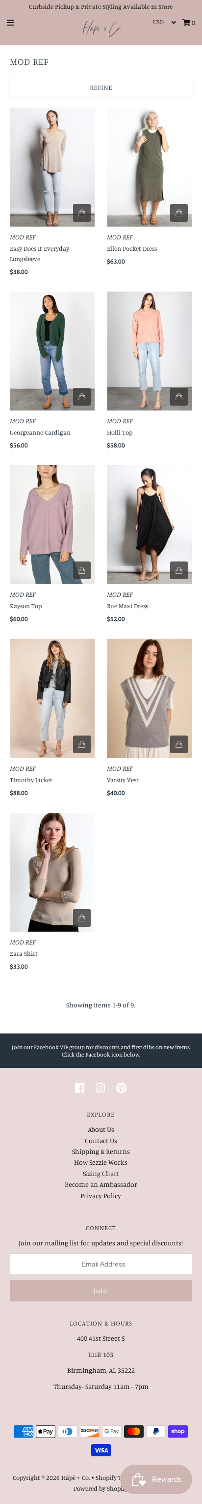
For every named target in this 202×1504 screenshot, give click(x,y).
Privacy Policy (100, 1195)
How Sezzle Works (100, 1162)
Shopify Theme (116, 1477)
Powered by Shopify (101, 1488)
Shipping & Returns (101, 1151)
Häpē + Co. (75, 1477)
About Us (101, 1129)
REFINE (101, 87)
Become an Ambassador (101, 1184)
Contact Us (101, 1140)
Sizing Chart (101, 1173)
